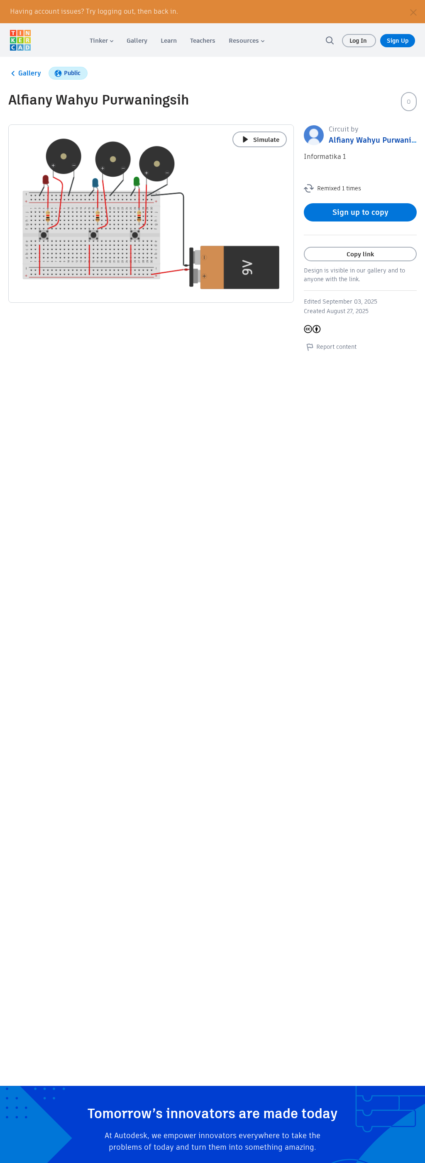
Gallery (29, 73)
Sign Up (397, 40)
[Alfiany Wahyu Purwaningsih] (314, 134)
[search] (329, 40)
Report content (336, 347)
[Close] (413, 11)
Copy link (360, 254)
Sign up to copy (360, 212)
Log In (359, 40)
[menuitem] (101, 40)
